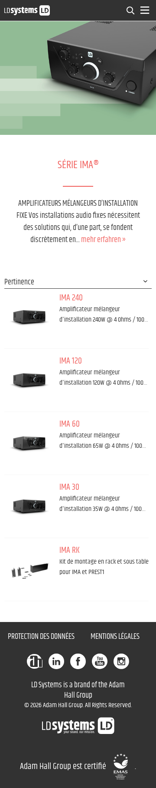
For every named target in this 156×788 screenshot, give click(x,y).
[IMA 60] (29, 442)
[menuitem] (131, 10)
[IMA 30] (29, 505)
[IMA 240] (29, 316)
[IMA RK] (29, 568)
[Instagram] (121, 661)
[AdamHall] (34, 661)
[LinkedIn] (56, 661)
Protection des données (41, 637)
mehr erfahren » (103, 240)
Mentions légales (115, 637)
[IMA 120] (29, 379)
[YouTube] (99, 661)
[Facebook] (78, 661)
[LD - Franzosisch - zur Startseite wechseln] (27, 10)
